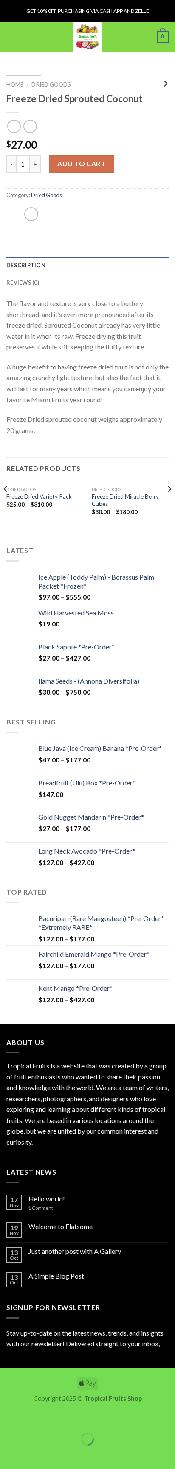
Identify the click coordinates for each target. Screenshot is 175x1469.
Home (14, 84)
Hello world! (46, 1199)
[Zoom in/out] (33, 1418)
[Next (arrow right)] (33, 1454)
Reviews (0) (22, 282)
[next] (169, 506)
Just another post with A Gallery (74, 1251)
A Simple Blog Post (56, 1276)
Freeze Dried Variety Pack (39, 496)
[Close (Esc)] (8, 1418)
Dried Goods (51, 84)
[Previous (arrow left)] (8, 1454)
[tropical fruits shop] (88, 37)
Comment (40, 1208)
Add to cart (81, 163)
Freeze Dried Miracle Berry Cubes (125, 500)
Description (25, 265)
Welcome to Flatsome (60, 1226)
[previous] (6, 506)
